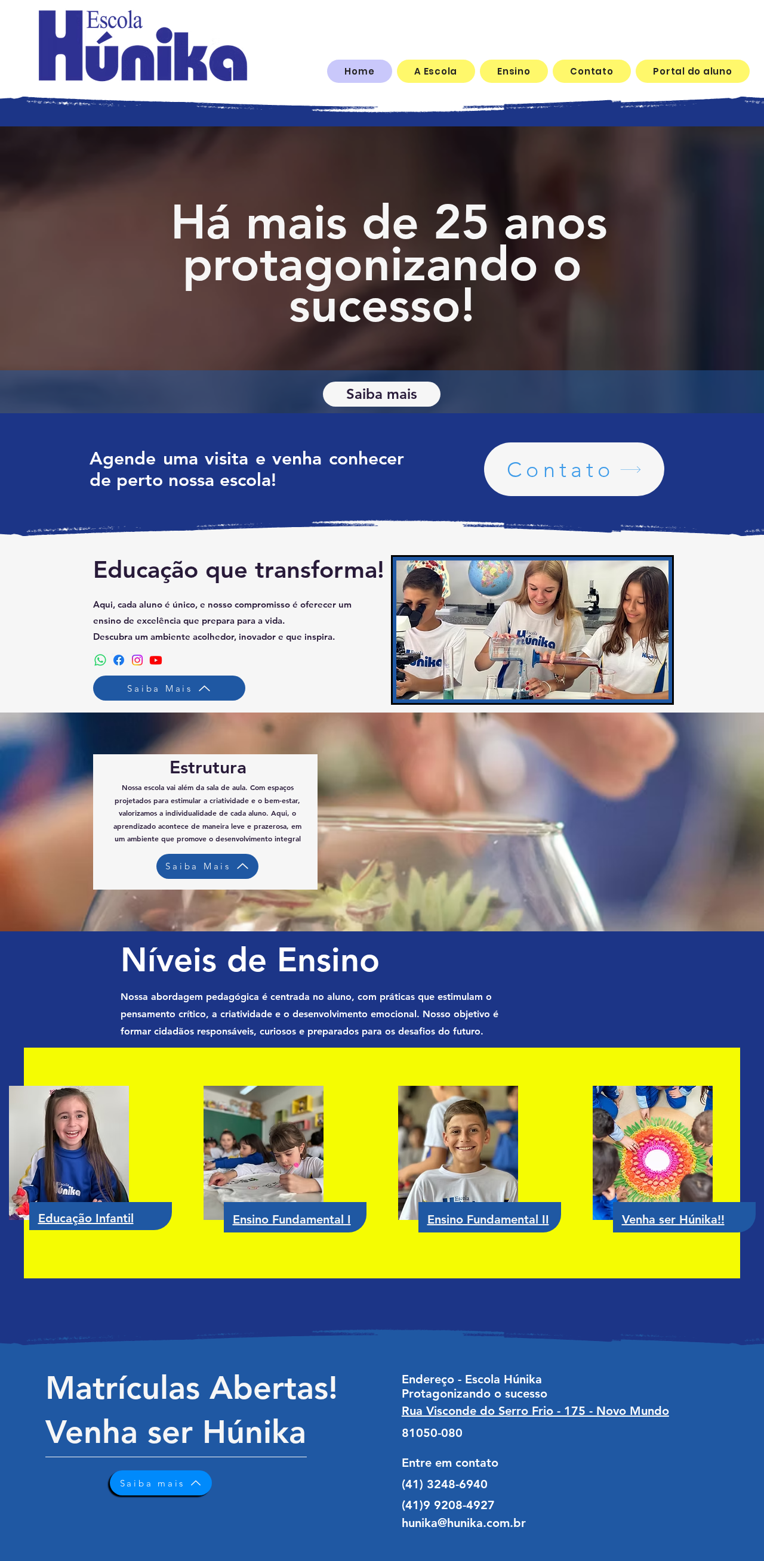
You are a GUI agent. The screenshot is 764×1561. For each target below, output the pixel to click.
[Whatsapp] (100, 660)
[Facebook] (119, 660)
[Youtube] (156, 660)
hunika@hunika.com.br (464, 1523)
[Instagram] (137, 660)
